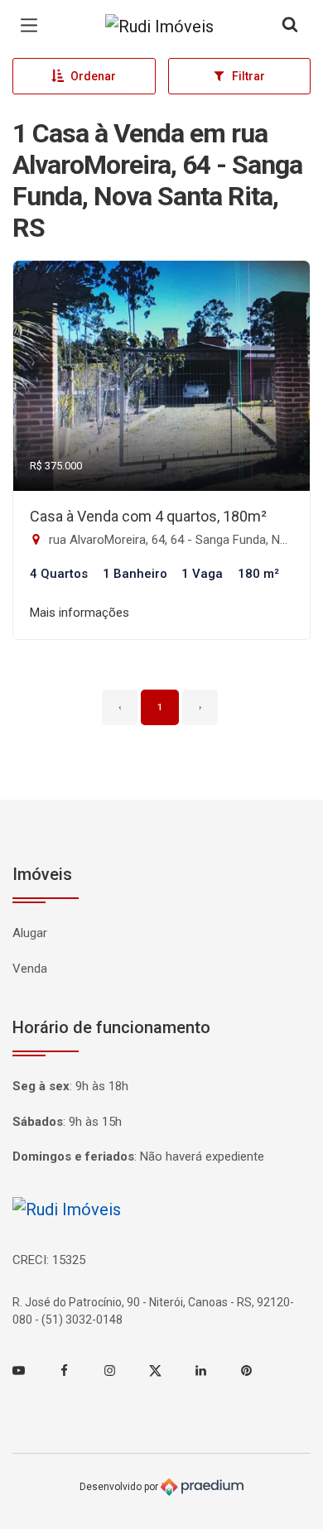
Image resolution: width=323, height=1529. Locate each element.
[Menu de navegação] (33, 25)
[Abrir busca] (289, 25)
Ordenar (93, 76)
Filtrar (248, 76)
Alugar (29, 933)
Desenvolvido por (120, 1487)
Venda (29, 968)
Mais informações (79, 612)
